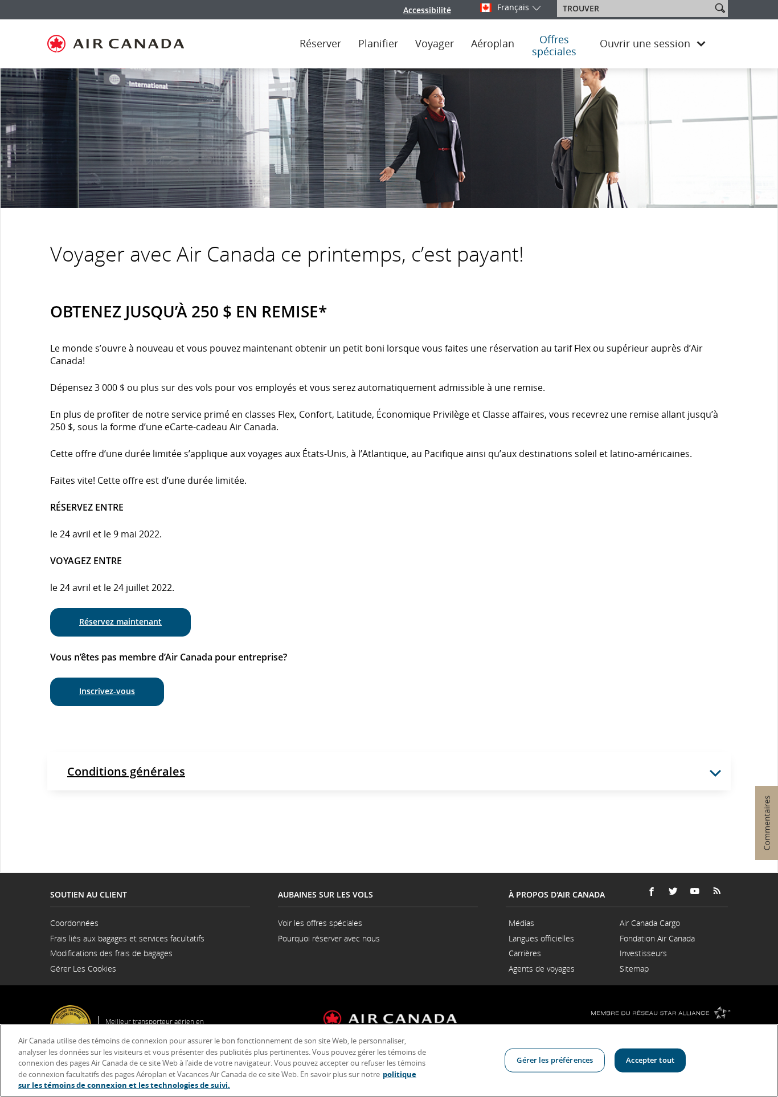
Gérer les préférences (555, 1060)
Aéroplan (492, 44)
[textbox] (635, 8)
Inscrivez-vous (107, 691)
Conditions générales (126, 771)
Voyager (434, 44)
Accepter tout (650, 1060)
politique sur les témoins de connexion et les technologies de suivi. (217, 1080)
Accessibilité (427, 10)
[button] (720, 8)
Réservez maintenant (120, 621)
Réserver (320, 44)
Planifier (378, 44)
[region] (389, 1060)
